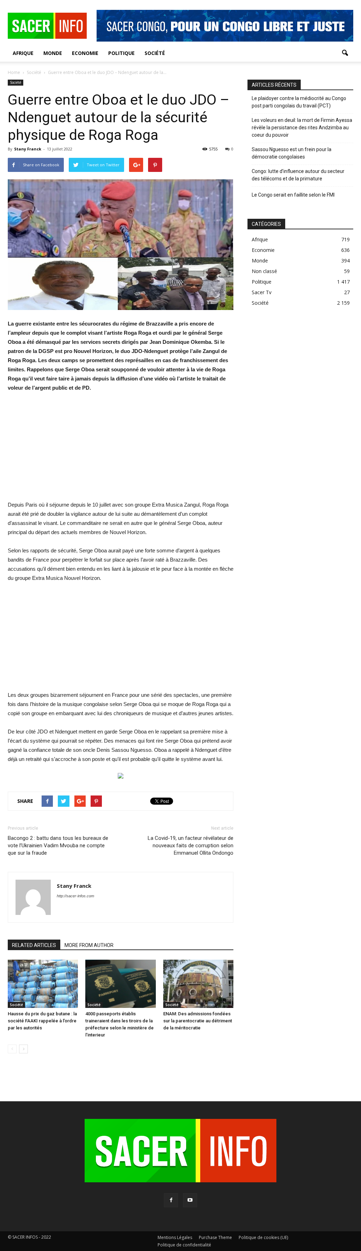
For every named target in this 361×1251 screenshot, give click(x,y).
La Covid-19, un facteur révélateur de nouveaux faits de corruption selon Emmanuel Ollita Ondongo (190, 845)
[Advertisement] (120, 451)
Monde (52, 53)
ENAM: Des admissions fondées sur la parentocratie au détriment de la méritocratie (197, 1020)
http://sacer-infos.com (75, 896)
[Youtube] (190, 1200)
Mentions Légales (175, 1237)
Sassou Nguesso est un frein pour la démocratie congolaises (291, 153)
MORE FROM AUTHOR (89, 945)
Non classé (264, 271)
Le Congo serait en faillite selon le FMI (293, 195)
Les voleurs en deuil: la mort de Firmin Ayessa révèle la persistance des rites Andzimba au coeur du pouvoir (302, 127)
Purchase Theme (215, 1237)
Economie (85, 53)
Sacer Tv (261, 292)
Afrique (23, 53)
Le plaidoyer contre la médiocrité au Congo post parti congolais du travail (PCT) (299, 102)
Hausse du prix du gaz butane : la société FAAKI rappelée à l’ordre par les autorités (42, 1020)
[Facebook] (171, 1200)
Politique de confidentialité (184, 1245)
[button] (344, 53)
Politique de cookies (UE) (263, 1237)
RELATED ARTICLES (34, 945)
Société (155, 53)
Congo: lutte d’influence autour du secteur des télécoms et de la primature (298, 174)
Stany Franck (27, 148)
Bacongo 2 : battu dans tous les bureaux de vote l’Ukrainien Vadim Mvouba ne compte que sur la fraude (58, 845)
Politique (121, 53)
